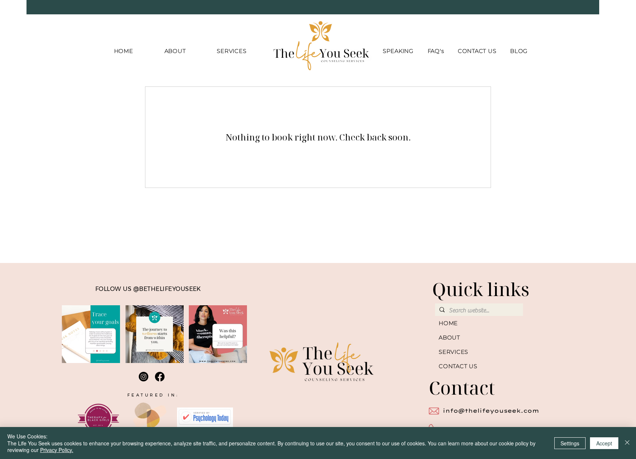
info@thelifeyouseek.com (491, 410)
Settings (570, 443)
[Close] (627, 443)
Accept (604, 443)
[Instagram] (143, 376)
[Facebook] (160, 376)
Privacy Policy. (56, 449)
